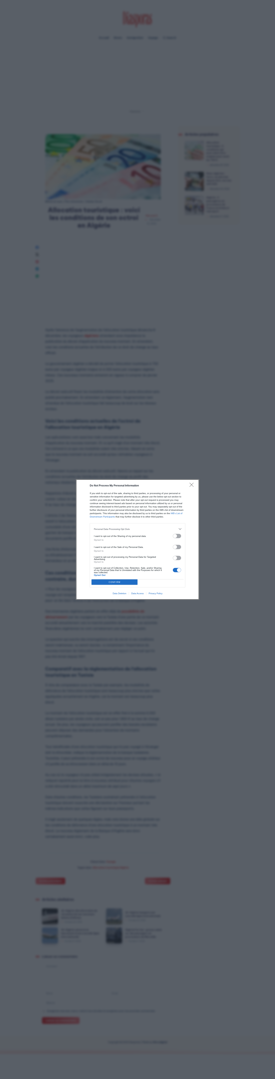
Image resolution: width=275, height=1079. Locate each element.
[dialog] (137, 539)
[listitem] (137, 529)
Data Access (137, 593)
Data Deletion (119, 593)
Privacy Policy (155, 593)
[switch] (177, 536)
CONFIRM (114, 582)
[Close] (193, 486)
